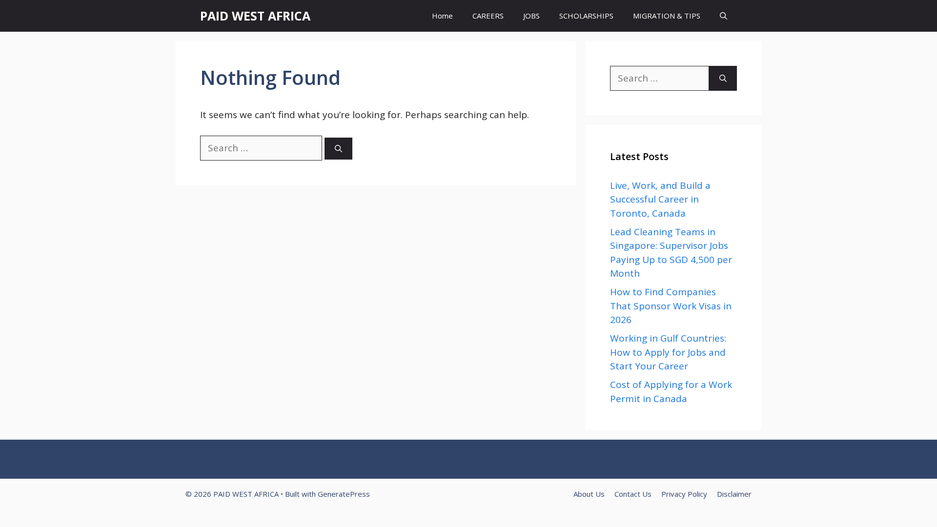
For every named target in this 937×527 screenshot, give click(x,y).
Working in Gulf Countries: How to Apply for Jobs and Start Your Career (668, 352)
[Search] (338, 149)
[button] (723, 16)
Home (442, 15)
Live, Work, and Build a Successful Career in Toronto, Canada (660, 199)
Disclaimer (734, 494)
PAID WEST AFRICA (255, 15)
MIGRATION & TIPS (666, 15)
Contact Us (633, 494)
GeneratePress (344, 494)
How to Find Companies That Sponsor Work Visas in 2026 (671, 305)
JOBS (531, 15)
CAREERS (488, 15)
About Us (589, 494)
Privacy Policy (684, 494)
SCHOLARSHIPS (586, 15)
